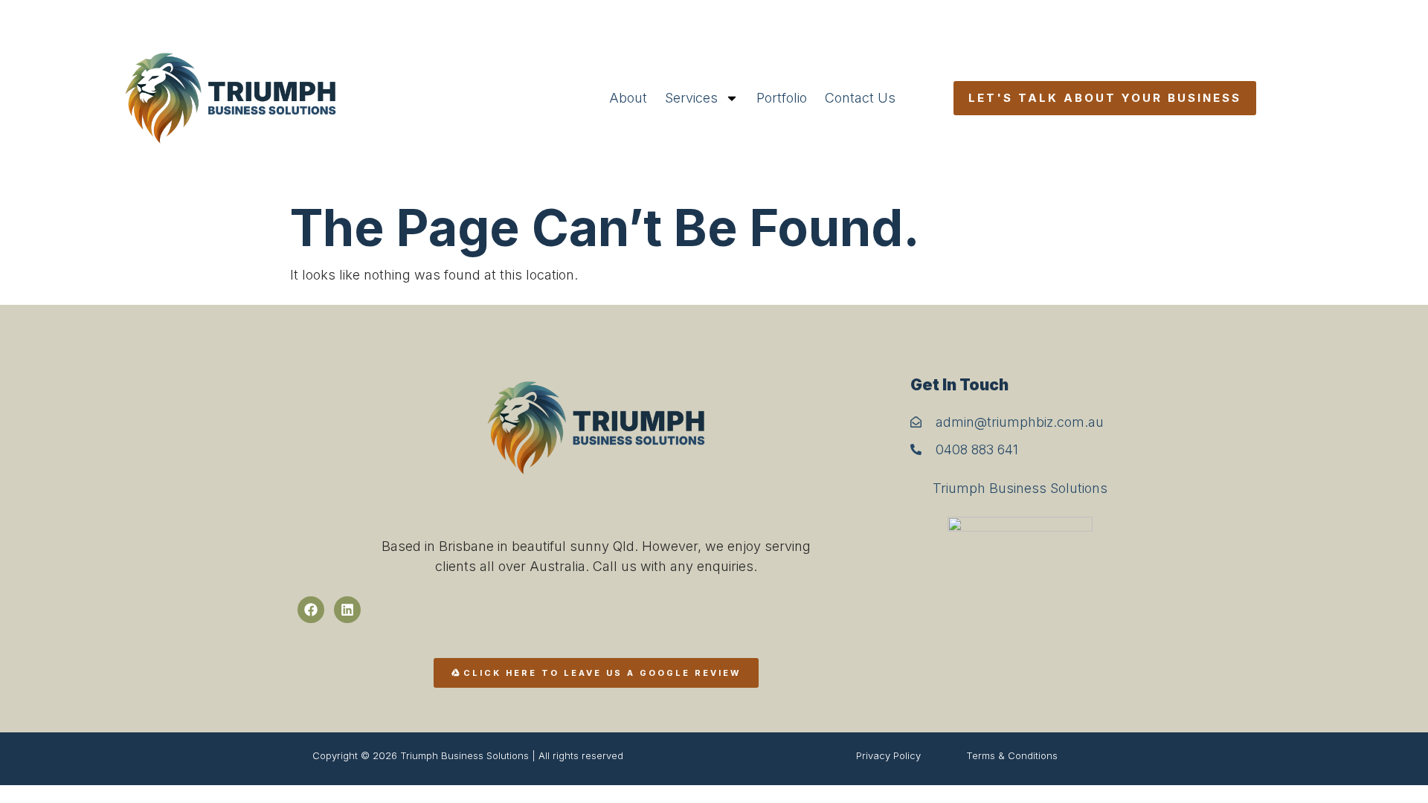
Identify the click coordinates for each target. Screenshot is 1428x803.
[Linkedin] (347, 609)
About (628, 98)
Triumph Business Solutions (1020, 488)
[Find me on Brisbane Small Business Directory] (1020, 580)
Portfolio (781, 98)
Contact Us (860, 98)
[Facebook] (311, 609)
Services (691, 98)
